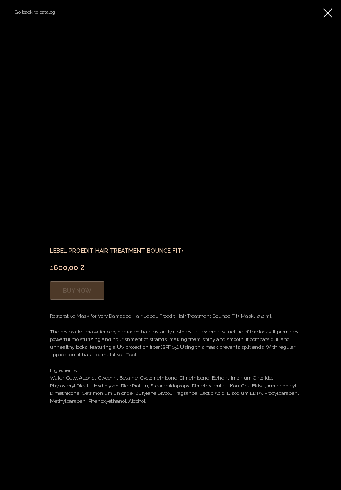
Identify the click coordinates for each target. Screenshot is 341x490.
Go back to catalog (35, 12)
